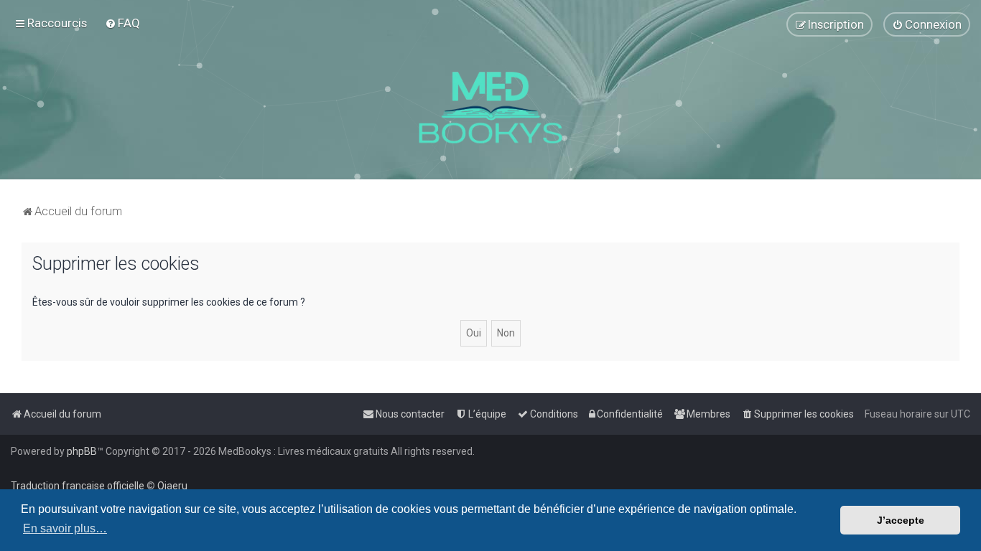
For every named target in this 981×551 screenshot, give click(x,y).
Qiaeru (172, 485)
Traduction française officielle (77, 485)
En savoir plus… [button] (65, 528)
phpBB (82, 451)
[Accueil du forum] (490, 107)
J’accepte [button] (900, 520)
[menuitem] (122, 23)
